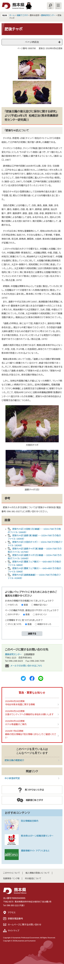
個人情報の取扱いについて (37, 873)
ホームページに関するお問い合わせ (24, 924)
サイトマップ (13, 930)
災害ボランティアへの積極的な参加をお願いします (29, 714)
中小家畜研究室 (12, 778)
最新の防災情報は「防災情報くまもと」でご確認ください (30, 736)
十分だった (13, 605)
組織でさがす (22, 15)
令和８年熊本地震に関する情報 (20, 704)
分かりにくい (41, 614)
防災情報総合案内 (29, 821)
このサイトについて (11, 873)
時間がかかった (44, 624)
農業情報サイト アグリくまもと (35, 850)
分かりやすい (14, 614)
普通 (26, 605)
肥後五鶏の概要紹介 (14, 760)
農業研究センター (48, 15)
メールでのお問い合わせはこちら (26, 665)
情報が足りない (41, 605)
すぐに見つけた (15, 624)
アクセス (12, 912)
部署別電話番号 (15, 918)
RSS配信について (33, 878)
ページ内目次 (32, 42)
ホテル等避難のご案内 (16, 724)
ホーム (12, 15)
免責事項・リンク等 (11, 878)
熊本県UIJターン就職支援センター (37, 836)
